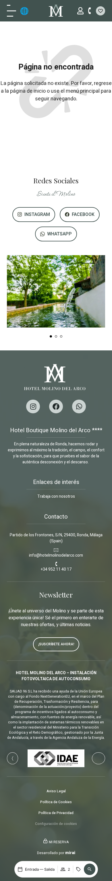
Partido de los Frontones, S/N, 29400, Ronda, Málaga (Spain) (56, 538)
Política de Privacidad (56, 812)
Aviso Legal (56, 791)
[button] (89, 869)
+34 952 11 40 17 (56, 569)
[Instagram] (33, 406)
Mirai (70, 853)
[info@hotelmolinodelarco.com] (56, 550)
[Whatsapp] (79, 406)
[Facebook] (56, 406)
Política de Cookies (56, 802)
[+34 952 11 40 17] (56, 564)
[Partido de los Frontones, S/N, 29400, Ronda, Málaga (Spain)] (56, 529)
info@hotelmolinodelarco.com (56, 555)
